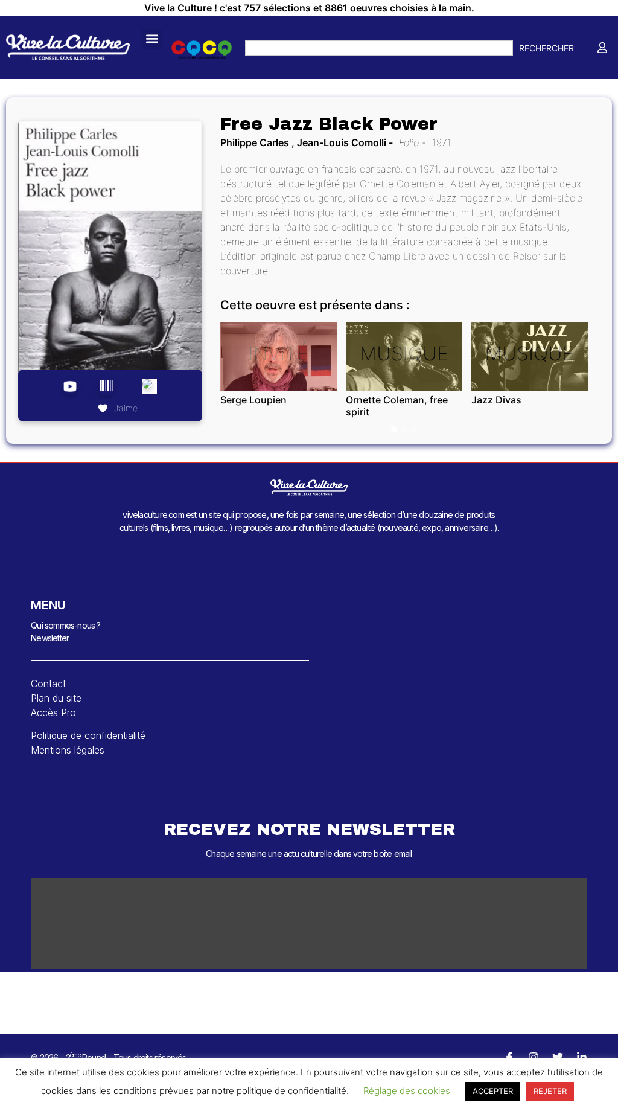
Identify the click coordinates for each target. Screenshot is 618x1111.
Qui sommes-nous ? (65, 625)
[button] (152, 39)
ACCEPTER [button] (493, 1091)
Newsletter (50, 638)
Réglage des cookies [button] (406, 1091)
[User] (602, 48)
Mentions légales (67, 750)
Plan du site (56, 698)
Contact (48, 683)
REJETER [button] (550, 1091)
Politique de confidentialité (88, 735)
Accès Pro (53, 712)
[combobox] (379, 48)
